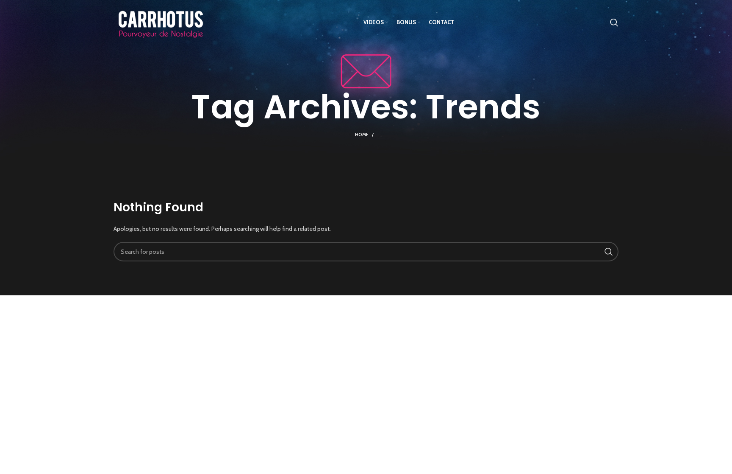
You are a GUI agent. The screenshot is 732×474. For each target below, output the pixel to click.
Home (362, 134)
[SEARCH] (608, 251)
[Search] (614, 22)
